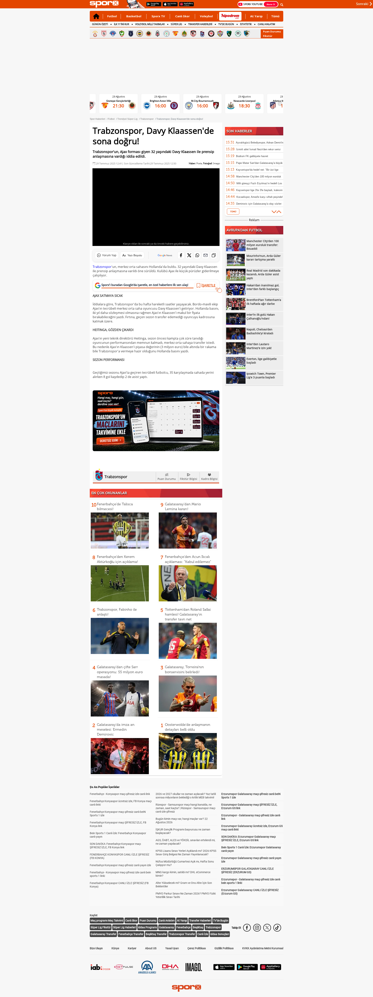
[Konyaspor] (238, 33)
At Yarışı (256, 16)
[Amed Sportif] (122, 33)
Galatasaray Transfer (103, 934)
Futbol (112, 16)
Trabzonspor (102, 267)
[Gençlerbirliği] (148, 33)
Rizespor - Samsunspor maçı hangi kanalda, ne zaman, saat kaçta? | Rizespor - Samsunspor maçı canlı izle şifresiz (185, 808)
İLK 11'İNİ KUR (121, 24)
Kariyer (132, 948)
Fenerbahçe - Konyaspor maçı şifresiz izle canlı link (120, 794)
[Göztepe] (175, 33)
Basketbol (133, 16)
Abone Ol (271, 4)
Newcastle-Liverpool (206, 100)
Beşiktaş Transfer (156, 934)
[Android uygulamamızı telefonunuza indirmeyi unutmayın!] (152, 6)
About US (150, 948)
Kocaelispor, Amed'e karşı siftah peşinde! (259, 196)
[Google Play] (247, 969)
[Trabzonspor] (202, 33)
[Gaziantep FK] (193, 33)
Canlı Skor (182, 16)
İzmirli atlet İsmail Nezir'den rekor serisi (258, 149)
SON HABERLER (239, 131)
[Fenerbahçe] (139, 33)
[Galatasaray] (95, 33)
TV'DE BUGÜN (226, 24)
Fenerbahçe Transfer (131, 934)
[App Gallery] (270, 969)
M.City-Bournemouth (163, 100)
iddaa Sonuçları (219, 934)
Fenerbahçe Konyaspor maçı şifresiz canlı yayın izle (120, 865)
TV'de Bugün (220, 920)
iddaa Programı (147, 927)
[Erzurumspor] (247, 33)
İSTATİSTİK (246, 24)
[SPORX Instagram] (257, 927)
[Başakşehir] (130, 33)
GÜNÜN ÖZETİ (100, 24)
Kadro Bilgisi (209, 479)
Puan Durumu (272, 31)
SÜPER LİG (176, 24)
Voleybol (206, 16)
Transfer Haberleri (200, 920)
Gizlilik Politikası (224, 948)
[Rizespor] (166, 33)
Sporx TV (158, 16)
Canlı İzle (202, 934)
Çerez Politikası (196, 948)
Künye (115, 948)
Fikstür (267, 36)
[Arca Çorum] (211, 33)
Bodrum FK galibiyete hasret (252, 156)
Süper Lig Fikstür (101, 927)
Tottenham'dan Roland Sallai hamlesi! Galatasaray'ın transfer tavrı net (188, 614)
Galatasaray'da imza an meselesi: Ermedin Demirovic (115, 729)
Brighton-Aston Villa (121, 100)
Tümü (275, 16)
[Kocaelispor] (229, 33)
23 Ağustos (121, 96)
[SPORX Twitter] (267, 927)
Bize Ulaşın (96, 948)
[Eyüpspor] (220, 33)
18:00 (247, 106)
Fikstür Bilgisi (188, 479)
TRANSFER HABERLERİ (200, 24)
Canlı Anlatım (167, 920)
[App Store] (224, 969)
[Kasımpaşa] (113, 33)
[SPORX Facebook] (247, 927)
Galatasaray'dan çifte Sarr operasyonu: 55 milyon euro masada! (120, 672)
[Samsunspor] (104, 33)
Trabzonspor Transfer (182, 934)
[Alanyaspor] (184, 33)
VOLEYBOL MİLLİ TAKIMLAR (150, 24)
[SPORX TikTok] (277, 927)
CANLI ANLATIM (266, 24)
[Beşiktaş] (157, 33)
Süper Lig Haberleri (124, 927)
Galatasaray (166, 927)
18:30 (205, 106)
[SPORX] (186, 988)
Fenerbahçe (183, 927)
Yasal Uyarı (172, 948)
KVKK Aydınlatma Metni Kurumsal (262, 948)
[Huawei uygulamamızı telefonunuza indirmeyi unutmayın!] (185, 6)
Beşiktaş (198, 927)
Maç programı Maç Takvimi (107, 920)
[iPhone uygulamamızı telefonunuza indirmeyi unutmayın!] (169, 6)
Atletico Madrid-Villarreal (247, 100)
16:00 (121, 106)
